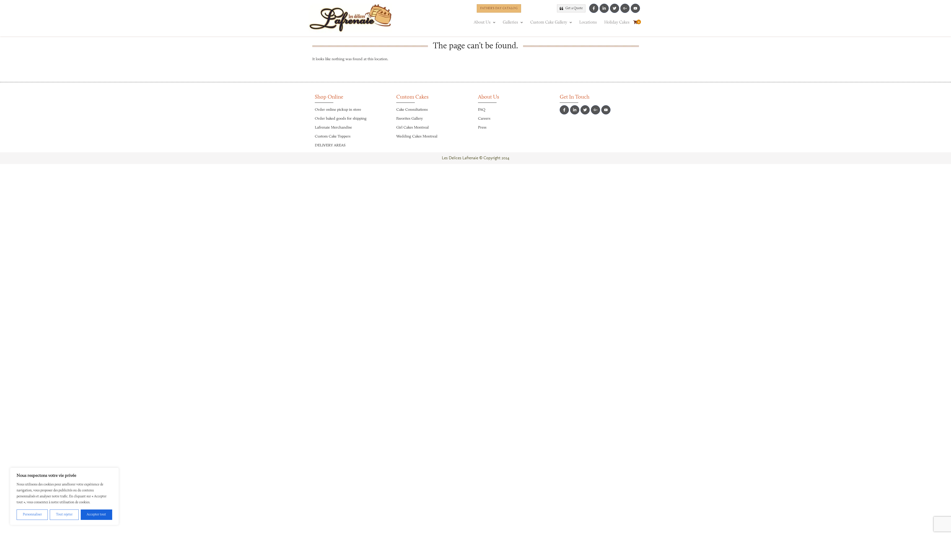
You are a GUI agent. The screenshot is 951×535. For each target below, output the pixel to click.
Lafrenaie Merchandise (333, 128)
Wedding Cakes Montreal (416, 136)
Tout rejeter (64, 514)
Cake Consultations (412, 110)
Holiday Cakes (617, 22)
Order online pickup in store (338, 110)
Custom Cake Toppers (332, 136)
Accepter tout (96, 514)
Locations (588, 22)
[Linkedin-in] (604, 8)
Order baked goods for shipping (341, 119)
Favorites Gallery (409, 119)
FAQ (481, 110)
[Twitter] (614, 8)
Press (482, 128)
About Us (482, 22)
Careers (484, 119)
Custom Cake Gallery (548, 22)
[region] (64, 496)
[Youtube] (635, 8)
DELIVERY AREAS (330, 145)
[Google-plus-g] (625, 8)
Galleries (510, 22)
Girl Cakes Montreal (412, 128)
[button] (484, 22)
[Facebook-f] (593, 8)
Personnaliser (32, 514)
